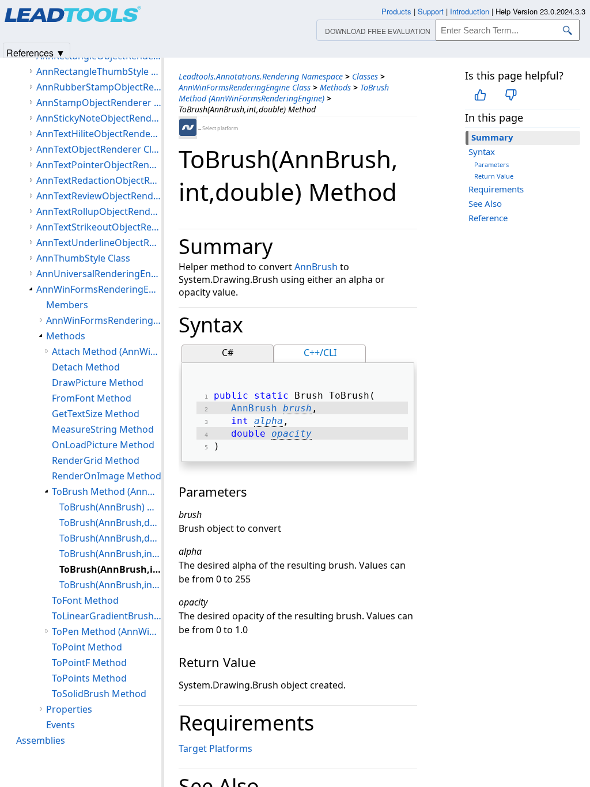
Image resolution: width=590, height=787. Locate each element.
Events (60, 724)
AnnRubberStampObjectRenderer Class (98, 87)
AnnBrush (316, 266)
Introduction (469, 11)
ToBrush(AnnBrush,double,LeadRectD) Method (110, 538)
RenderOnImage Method (106, 476)
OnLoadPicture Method (103, 444)
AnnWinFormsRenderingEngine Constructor (103, 320)
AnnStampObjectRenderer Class (98, 102)
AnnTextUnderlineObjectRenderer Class (98, 242)
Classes (365, 76)
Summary (492, 137)
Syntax (481, 151)
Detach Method (86, 367)
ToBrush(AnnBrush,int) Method (110, 553)
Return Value (493, 176)
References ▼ (35, 52)
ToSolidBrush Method (99, 693)
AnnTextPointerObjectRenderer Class (98, 164)
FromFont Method (91, 398)
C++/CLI (320, 352)
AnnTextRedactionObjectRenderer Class (98, 180)
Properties (69, 709)
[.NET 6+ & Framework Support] (187, 127)
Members (67, 304)
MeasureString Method (103, 429)
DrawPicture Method (97, 382)
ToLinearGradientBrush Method (106, 616)
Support (431, 11)
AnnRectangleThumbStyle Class (98, 71)
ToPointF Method (89, 662)
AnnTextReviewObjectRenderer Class (98, 196)
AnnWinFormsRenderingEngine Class (245, 87)
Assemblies (40, 740)
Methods (335, 87)
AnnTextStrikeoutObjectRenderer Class (98, 227)
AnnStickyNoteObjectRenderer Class (98, 118)
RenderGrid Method (95, 460)
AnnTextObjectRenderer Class (98, 149)
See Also (485, 203)
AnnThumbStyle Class (83, 258)
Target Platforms (215, 748)
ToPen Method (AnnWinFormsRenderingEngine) (106, 631)
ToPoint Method (87, 647)
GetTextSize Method (95, 413)
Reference (488, 218)
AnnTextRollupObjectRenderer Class (98, 211)
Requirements (496, 189)
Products (396, 11)
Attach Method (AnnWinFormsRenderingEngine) (106, 351)
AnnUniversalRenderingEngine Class (98, 273)
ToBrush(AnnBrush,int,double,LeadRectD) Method (110, 584)
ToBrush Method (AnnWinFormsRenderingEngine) (284, 93)
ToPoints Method (89, 678)
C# (227, 352)
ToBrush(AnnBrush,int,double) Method (110, 569)
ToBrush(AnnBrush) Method (110, 507)
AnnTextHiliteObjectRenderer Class (98, 133)
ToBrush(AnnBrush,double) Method (110, 522)
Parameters (491, 164)
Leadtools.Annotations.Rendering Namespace (261, 76)
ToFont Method (85, 600)
